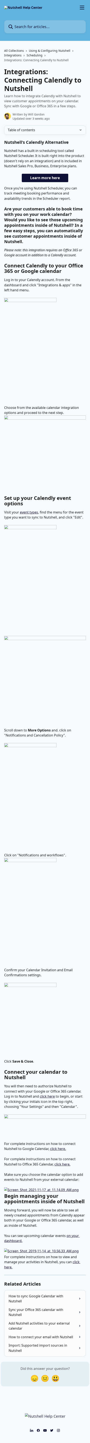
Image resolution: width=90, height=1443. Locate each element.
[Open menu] (82, 7)
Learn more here (45, 177)
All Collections (14, 51)
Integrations (13, 55)
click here (47, 1096)
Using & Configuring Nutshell (49, 51)
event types (29, 512)
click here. (58, 1148)
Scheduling (34, 55)
